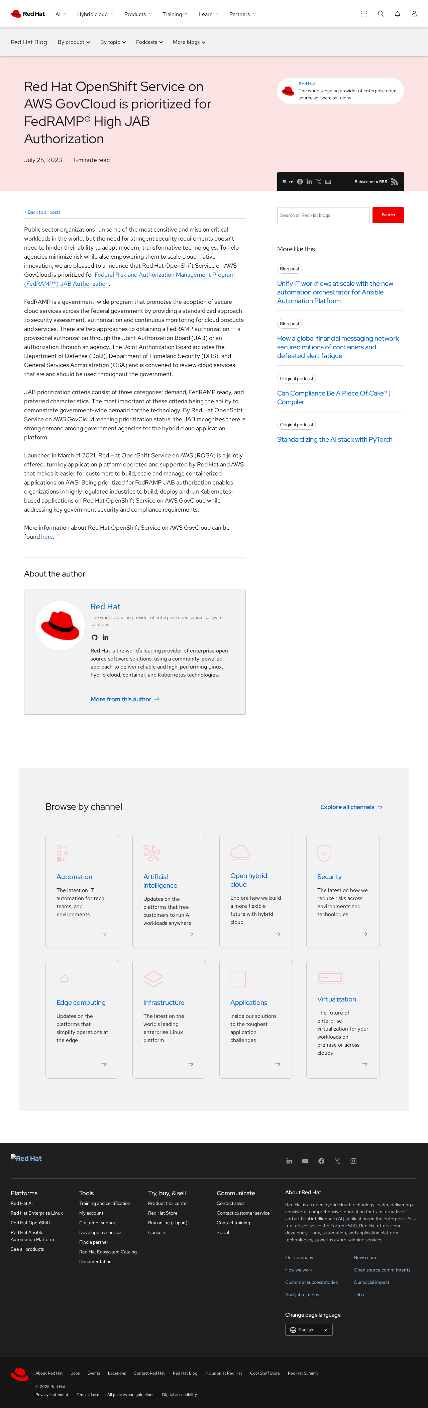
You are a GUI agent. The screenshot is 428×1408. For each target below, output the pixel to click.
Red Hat (307, 84)
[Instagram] (353, 1163)
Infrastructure (163, 1002)
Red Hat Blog (29, 42)
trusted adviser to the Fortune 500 (321, 1226)
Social (223, 1232)
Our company (299, 1257)
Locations (117, 1373)
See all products (27, 1249)
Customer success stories (311, 1282)
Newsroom (365, 1257)
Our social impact (371, 1282)
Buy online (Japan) (168, 1223)
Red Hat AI (22, 1203)
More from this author (121, 699)
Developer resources (100, 1232)
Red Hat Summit (303, 1373)
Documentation (95, 1261)
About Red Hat (49, 1373)
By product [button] (71, 42)
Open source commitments (382, 1270)
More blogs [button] (186, 42)
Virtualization (336, 999)
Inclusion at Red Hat (223, 1373)
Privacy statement (52, 1394)
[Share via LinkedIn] (309, 182)
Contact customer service (243, 1213)
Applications (248, 1002)
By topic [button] (110, 42)
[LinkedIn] (289, 1163)
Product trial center (168, 1203)
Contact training (233, 1223)
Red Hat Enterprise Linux (37, 1213)
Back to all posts (44, 212)
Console (156, 1232)
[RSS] (395, 182)
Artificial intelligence (160, 881)
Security (329, 876)
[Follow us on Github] (95, 637)
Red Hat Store (163, 1213)
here (47, 536)
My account (91, 1213)
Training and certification (104, 1203)
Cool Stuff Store (265, 1373)
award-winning (349, 1240)
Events (94, 1373)
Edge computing (81, 1002)
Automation (74, 876)
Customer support (98, 1223)
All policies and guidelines (130, 1394)
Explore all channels (347, 807)
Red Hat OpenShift (30, 1223)
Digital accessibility (179, 1394)
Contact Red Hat (149, 1373)
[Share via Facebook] (300, 182)
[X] (337, 1163)
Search (388, 214)
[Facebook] (321, 1163)
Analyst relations (302, 1295)
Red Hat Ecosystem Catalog (108, 1252)
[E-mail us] (328, 182)
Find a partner (93, 1242)
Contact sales (230, 1203)
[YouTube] (305, 1163)
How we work (299, 1270)
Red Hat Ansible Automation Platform (32, 1235)
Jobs (359, 1295)
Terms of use (88, 1394)
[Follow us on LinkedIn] (105, 637)
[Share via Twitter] (319, 182)
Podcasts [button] (146, 42)
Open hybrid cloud (248, 880)
